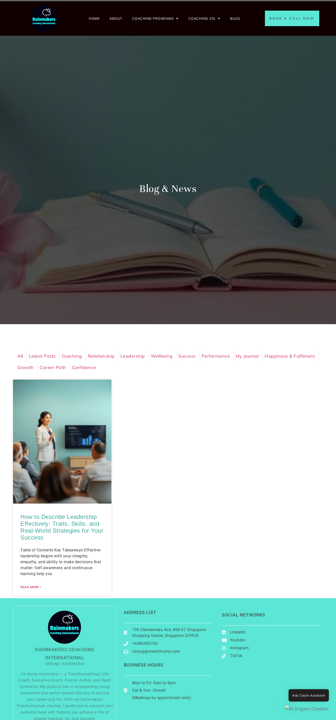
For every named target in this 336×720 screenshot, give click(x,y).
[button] (307, 709)
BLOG (235, 18)
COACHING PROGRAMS (153, 18)
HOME (94, 18)
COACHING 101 (201, 18)
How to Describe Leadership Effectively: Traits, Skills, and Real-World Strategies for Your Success (61, 527)
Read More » (30, 587)
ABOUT (115, 18)
